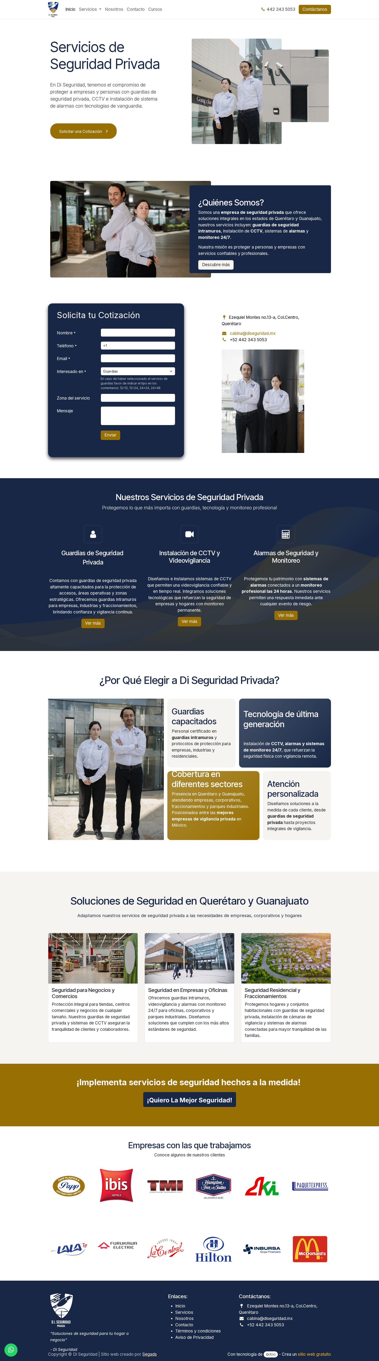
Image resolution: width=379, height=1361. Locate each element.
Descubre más (216, 264)
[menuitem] (70, 9)
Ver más (93, 623)
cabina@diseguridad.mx (253, 333)
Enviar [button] (110, 435)
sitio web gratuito (314, 1354)
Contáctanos (314, 9)
